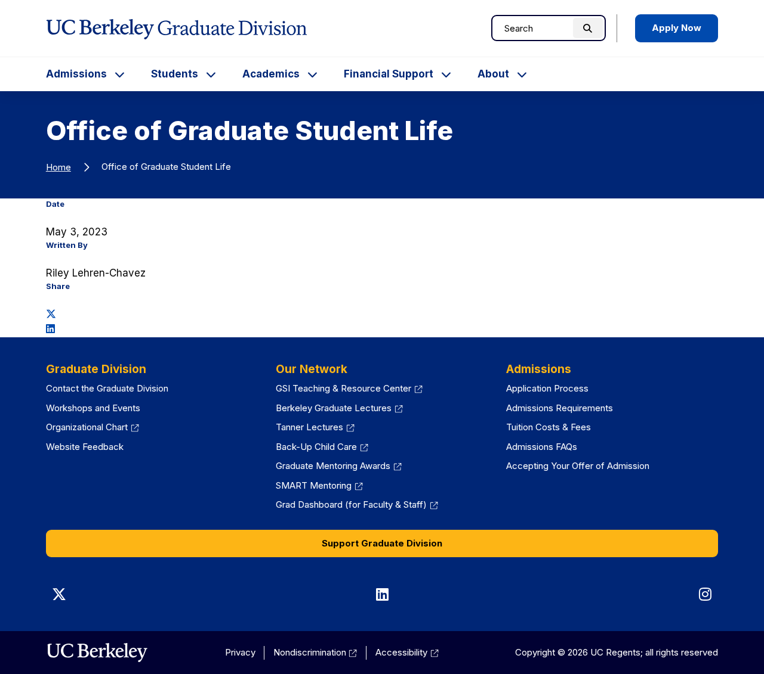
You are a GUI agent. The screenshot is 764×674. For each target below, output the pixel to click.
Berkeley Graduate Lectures (339, 408)
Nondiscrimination (315, 652)
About (493, 74)
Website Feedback (85, 446)
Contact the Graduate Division (107, 388)
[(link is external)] (97, 652)
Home (58, 167)
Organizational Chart (92, 427)
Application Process (547, 388)
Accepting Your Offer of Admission (577, 465)
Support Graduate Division (382, 543)
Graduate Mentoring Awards (339, 465)
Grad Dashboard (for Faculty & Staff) (357, 504)
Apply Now (676, 27)
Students (174, 74)
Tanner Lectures (315, 427)
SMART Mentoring (319, 485)
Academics (271, 74)
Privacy (240, 652)
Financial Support (388, 74)
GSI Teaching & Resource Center (349, 388)
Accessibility (407, 652)
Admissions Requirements (559, 408)
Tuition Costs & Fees (548, 427)
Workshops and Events (93, 408)
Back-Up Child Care (322, 446)
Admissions (76, 74)
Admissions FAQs (541, 446)
